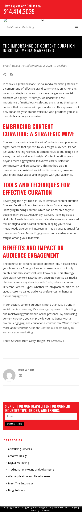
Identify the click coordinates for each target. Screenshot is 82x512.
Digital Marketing (18, 462)
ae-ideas (62, 65)
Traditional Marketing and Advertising (31, 469)
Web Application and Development (29, 476)
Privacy (35, 510)
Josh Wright (13, 65)
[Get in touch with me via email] (20, 376)
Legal (74, 507)
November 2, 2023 (41, 65)
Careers (47, 510)
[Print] (13, 74)
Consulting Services (20, 449)
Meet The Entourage (21, 483)
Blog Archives (16, 490)
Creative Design (17, 456)
